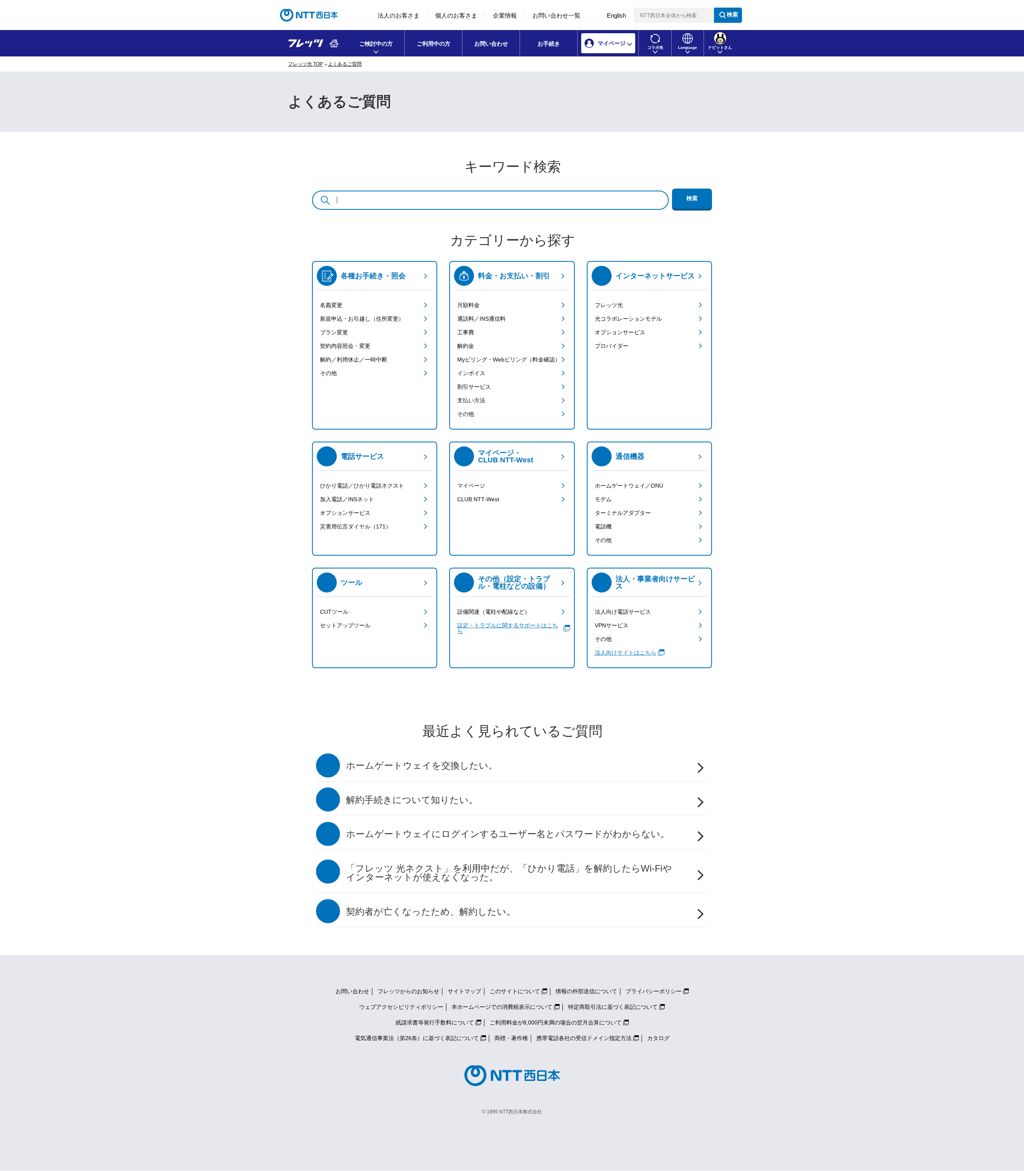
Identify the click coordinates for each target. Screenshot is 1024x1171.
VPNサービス (611, 625)
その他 (328, 373)
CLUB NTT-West (478, 499)
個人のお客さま (456, 15)
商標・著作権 (511, 1038)
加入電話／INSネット (347, 499)
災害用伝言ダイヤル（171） (355, 526)
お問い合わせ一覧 (556, 15)
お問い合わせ (491, 43)
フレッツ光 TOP (305, 64)
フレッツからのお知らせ (408, 991)
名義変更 (331, 305)
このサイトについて (515, 991)
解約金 (465, 346)
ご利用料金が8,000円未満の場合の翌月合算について (556, 1022)
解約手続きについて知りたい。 (412, 800)
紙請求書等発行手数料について (435, 1022)
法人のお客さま (399, 15)
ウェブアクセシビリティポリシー (401, 1007)
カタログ (658, 1038)
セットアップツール (345, 625)
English (616, 15)
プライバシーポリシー (654, 991)
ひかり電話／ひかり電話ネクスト (362, 485)
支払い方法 (471, 400)
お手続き (549, 43)
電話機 (603, 526)
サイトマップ (464, 991)
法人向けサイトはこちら (625, 652)
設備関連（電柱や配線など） (493, 612)
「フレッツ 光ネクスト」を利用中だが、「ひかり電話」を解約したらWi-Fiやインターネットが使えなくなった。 (509, 873)
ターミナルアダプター (623, 513)
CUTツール (334, 612)
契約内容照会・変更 (345, 346)
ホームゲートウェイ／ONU (629, 485)
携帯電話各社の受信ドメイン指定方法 (584, 1038)
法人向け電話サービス (623, 612)
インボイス (471, 373)
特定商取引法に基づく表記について (613, 1007)
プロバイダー (611, 346)
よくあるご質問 (345, 64)
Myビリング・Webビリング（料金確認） (508, 359)
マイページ (471, 485)
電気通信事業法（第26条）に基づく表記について (417, 1038)
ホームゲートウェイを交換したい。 (422, 766)
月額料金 (468, 305)
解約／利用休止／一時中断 (353, 359)
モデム (603, 499)
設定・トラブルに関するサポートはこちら (507, 628)
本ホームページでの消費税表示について (502, 1007)
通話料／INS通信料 (481, 318)
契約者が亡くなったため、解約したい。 (431, 912)
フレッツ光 (609, 305)
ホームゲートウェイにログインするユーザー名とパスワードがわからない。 (508, 834)
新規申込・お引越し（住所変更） (362, 318)
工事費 (465, 332)
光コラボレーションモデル (628, 318)
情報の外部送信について (586, 991)
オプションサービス (620, 332)
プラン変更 (334, 332)
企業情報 (505, 15)
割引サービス (474, 387)
